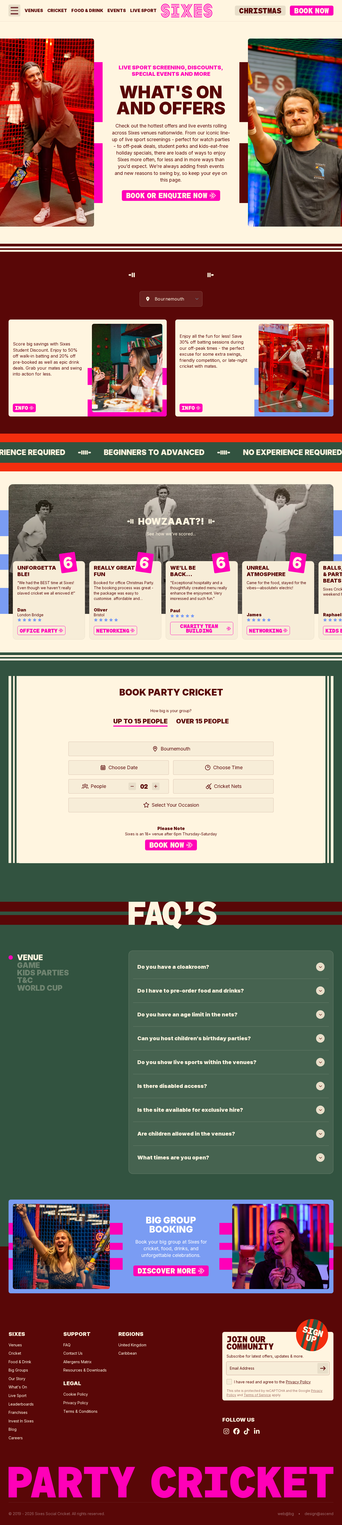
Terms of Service (257, 1395)
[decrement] (132, 786)
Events (116, 10)
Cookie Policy (75, 1394)
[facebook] (236, 1431)
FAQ (67, 1345)
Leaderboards (21, 1404)
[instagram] (226, 1431)
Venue (30, 957)
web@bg (286, 1513)
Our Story (17, 1378)
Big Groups (18, 1370)
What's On (18, 1387)
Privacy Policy (75, 1402)
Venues (34, 10)
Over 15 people (202, 722)
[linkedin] (257, 1431)
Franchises (18, 1412)
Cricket (57, 10)
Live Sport (143, 10)
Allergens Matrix (77, 1361)
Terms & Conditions (80, 1411)
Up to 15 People (140, 722)
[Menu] (14, 11)
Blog (13, 1429)
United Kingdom (132, 1345)
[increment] (156, 786)
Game (28, 965)
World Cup (40, 987)
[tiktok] (247, 1431)
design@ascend (319, 1513)
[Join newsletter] (322, 1368)
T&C (25, 980)
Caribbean (127, 1353)
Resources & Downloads (85, 1370)
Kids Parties (43, 972)
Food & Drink (87, 10)
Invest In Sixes (21, 1421)
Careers (16, 1438)
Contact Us (73, 1353)
